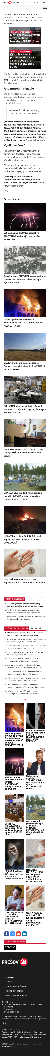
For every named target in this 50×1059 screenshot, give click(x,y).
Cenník (9, 982)
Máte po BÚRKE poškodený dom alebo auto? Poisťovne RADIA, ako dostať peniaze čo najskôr (25, 666)
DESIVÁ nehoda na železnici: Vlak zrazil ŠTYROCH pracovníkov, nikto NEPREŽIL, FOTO (25, 653)
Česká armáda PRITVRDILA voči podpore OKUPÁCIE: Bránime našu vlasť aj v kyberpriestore (26, 686)
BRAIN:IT (14, 1046)
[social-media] (4, 1024)
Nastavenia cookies (14, 991)
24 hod (38, 628)
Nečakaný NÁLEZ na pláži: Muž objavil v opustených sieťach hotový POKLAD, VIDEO (23, 692)
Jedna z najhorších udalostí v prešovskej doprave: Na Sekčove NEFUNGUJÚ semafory (25, 604)
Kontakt (10, 977)
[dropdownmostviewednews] (25, 623)
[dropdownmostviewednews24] (25, 700)
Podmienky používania (16, 986)
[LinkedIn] (24, 934)
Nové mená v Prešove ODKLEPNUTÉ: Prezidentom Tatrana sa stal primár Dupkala (26, 617)
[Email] (18, 934)
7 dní (31, 628)
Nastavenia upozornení (16, 995)
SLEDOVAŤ (10, 947)
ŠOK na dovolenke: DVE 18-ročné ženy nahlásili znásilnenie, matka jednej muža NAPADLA (24, 673)
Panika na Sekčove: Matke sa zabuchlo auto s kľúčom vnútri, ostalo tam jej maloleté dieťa (24, 611)
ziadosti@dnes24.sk (40, 1019)
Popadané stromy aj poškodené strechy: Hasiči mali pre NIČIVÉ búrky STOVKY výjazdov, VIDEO (26, 640)
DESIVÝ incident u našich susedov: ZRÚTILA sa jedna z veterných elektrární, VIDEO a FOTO (26, 647)
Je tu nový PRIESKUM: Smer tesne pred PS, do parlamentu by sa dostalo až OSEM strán (24, 660)
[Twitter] (12, 934)
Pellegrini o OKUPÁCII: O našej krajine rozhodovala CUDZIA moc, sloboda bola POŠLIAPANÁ (26, 679)
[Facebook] (6, 934)
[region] (21, 3)
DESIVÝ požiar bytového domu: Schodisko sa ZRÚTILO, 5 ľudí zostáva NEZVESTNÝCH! (25, 634)
